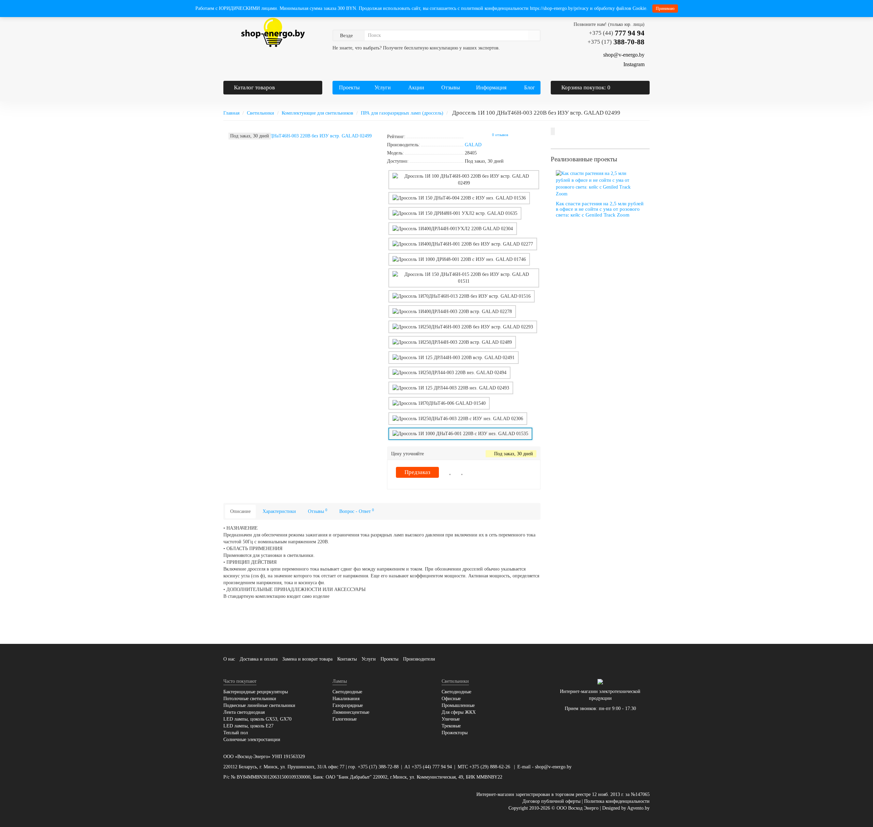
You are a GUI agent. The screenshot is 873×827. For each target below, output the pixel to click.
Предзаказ (417, 472)
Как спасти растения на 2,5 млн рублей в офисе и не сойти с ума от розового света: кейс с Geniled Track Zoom (599, 209)
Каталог (254, 87)
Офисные (451, 698)
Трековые (451, 725)
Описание (240, 511)
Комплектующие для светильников (317, 113)
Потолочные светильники (249, 698)
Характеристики (279, 511)
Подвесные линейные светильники (259, 705)
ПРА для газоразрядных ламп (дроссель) (402, 113)
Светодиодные (347, 691)
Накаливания (345, 698)
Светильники (260, 113)
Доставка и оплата (259, 659)
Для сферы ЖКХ (459, 712)
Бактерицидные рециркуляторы (255, 691)
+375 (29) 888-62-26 (489, 766)
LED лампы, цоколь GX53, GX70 (257, 719)
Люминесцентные (350, 712)
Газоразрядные (347, 705)
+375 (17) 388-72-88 (378, 766)
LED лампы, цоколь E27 (248, 725)
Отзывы (450, 87)
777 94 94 (617, 33)
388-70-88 (616, 42)
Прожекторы (455, 732)
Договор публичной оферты (551, 801)
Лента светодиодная (244, 712)
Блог (529, 87)
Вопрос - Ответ (356, 511)
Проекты (349, 87)
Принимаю (665, 8)
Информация (490, 87)
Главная (231, 113)
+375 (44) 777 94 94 (432, 766)
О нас (229, 659)
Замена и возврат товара (307, 659)
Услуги (382, 87)
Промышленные (458, 705)
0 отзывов (500, 135)
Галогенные (344, 719)
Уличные (451, 719)
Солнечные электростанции (251, 739)
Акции (416, 87)
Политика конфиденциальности (617, 801)
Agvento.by (638, 808)
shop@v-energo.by (553, 766)
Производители (419, 659)
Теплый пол (235, 732)
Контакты (347, 659)
